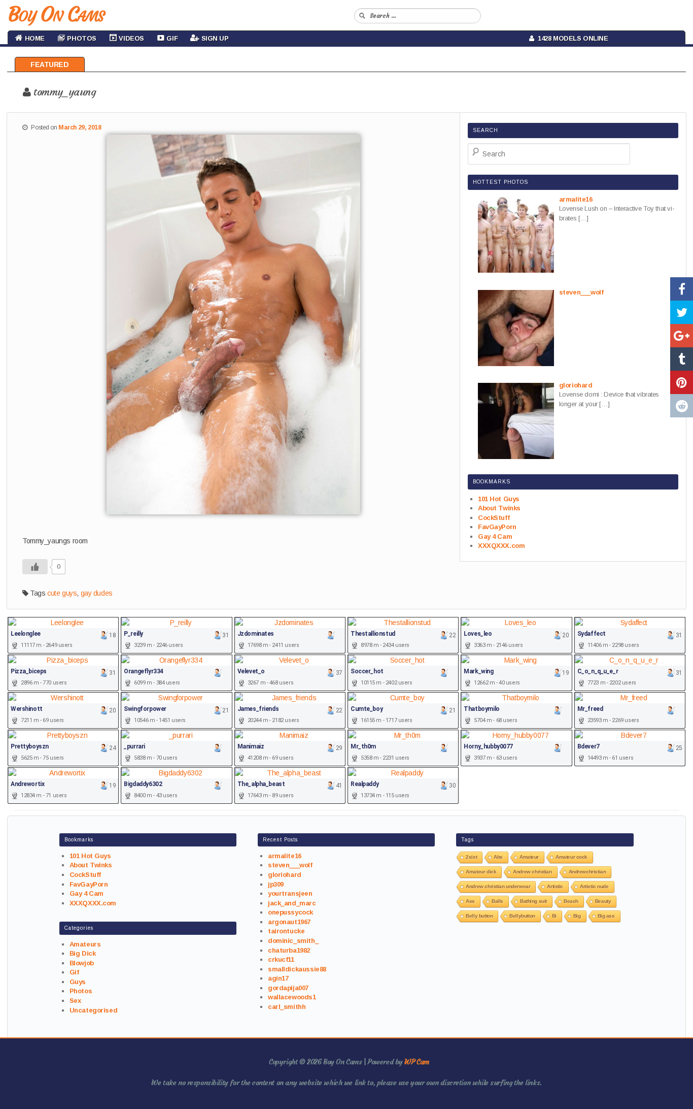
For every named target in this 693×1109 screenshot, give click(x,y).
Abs (498, 857)
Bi (554, 916)
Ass (470, 901)
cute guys (62, 593)
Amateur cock (571, 857)
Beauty (603, 901)
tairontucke (286, 931)
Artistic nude (594, 886)
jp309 (276, 884)
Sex (75, 1000)
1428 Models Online (571, 38)
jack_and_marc (292, 903)
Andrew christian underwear (498, 886)
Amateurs (85, 944)
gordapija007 (288, 988)
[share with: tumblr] (681, 359)
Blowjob (82, 963)
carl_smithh (286, 1006)
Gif (74, 972)
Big (577, 916)
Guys (78, 982)
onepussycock (290, 912)
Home (34, 38)
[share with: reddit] (681, 405)
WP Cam (416, 1061)
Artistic (555, 886)
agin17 (278, 978)
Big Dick (83, 953)
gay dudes (97, 593)
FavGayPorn (497, 527)
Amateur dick (481, 871)
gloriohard (284, 874)
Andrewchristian (587, 871)
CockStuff (493, 517)
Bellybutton (522, 916)
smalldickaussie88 (297, 969)
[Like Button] (35, 566)
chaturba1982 (289, 950)
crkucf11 (281, 959)
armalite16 (284, 856)
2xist (471, 857)
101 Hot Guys (498, 499)
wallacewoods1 (292, 997)
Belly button (479, 916)
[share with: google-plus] (681, 335)
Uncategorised (94, 1010)
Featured (49, 64)
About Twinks (499, 508)
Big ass (606, 916)
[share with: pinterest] (681, 382)
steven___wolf (290, 865)
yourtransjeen (290, 893)
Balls (497, 901)
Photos (81, 991)
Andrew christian (532, 871)
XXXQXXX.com (501, 545)
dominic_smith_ (293, 940)
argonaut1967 (289, 922)
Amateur (529, 857)
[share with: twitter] (681, 312)
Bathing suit (533, 901)
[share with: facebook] (681, 289)
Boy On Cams (55, 14)
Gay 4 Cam (495, 536)
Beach (571, 901)
